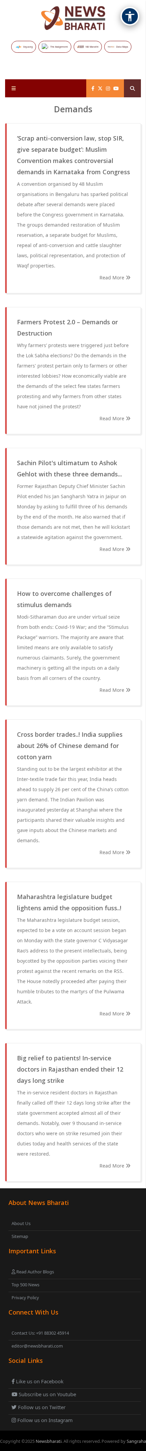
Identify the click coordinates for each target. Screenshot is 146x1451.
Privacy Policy (25, 1297)
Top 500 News (25, 1285)
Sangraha (136, 1441)
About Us (21, 1223)
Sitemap (20, 1236)
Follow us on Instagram (44, 1420)
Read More (112, 277)
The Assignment (59, 46)
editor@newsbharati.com (37, 1346)
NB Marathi (92, 46)
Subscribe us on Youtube (46, 1394)
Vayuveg (28, 46)
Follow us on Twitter (41, 1407)
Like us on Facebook (39, 1381)
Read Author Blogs (34, 1272)
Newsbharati (48, 1441)
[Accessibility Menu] (130, 16)
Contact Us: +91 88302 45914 (40, 1333)
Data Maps (122, 46)
